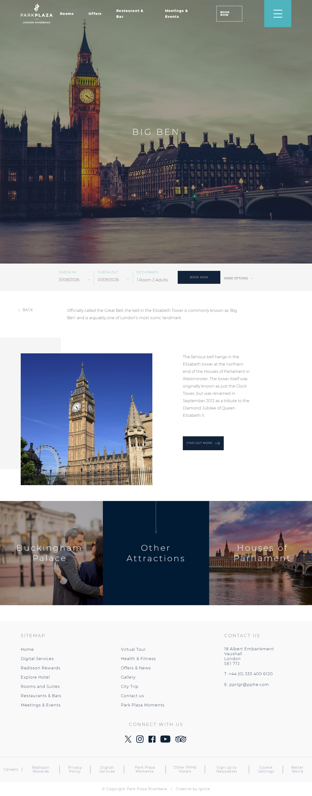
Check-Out (108, 272)
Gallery (128, 677)
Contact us (132, 696)
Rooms (67, 13)
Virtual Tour (133, 649)
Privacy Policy (75, 769)
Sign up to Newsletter (226, 769)
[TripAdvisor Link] (181, 741)
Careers (11, 769)
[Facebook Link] (152, 741)
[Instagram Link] (140, 741)
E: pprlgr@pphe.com (246, 684)
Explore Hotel (35, 677)
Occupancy (148, 272)
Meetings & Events (41, 705)
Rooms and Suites (40, 686)
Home (27, 649)
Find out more (200, 443)
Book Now (225, 13)
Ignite (204, 789)
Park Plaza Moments (143, 705)
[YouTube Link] (165, 741)
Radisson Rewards (40, 668)
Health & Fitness (138, 658)
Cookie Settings (266, 769)
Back (27, 310)
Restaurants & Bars (41, 696)
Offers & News (136, 668)
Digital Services (37, 658)
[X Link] (128, 741)
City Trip (129, 686)
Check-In (67, 272)
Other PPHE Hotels (185, 769)
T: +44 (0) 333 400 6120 (248, 674)
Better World (297, 769)
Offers (95, 13)
